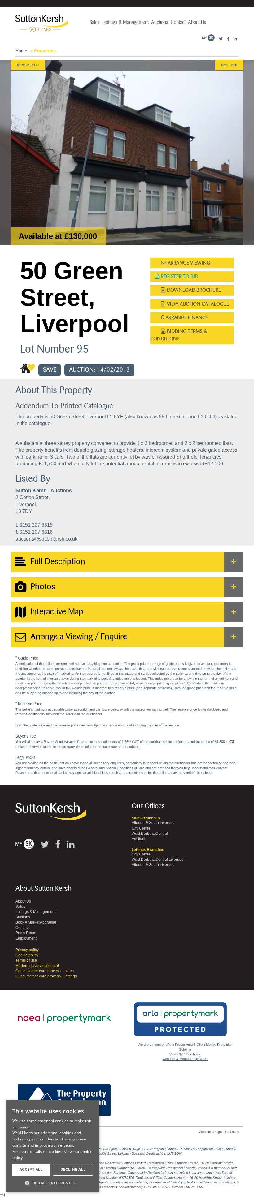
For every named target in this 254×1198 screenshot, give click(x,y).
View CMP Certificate (185, 1054)
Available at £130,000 (58, 236)
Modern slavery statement (37, 965)
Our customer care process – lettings (46, 976)
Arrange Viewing (188, 262)
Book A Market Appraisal (35, 922)
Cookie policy (26, 955)
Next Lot (227, 65)
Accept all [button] (31, 1169)
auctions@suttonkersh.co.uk (46, 538)
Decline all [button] (72, 1169)
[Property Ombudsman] (64, 1097)
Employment (26, 938)
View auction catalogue (197, 304)
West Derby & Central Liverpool (158, 859)
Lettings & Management (125, 22)
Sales (95, 22)
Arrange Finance (186, 317)
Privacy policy (27, 950)
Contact (178, 22)
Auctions (159, 22)
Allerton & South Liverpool (154, 823)
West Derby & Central (150, 833)
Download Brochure (193, 290)
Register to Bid (179, 276)
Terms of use (26, 960)
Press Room (25, 933)
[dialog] (52, 1146)
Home (21, 50)
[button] (52, 1183)
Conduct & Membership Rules (185, 1059)
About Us (197, 22)
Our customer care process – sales (44, 971)
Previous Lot (29, 65)
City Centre (141, 828)
